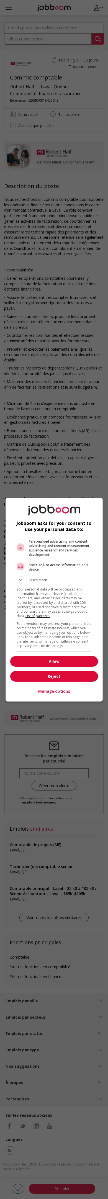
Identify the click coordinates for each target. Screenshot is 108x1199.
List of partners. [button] (37, 615)
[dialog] (54, 600)
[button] (54, 580)
